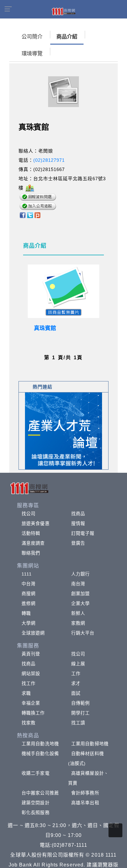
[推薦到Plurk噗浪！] (37, 214)
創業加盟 (80, 593)
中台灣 (28, 583)
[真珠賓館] (63, 291)
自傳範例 (80, 703)
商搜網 (28, 593)
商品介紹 (66, 37)
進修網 (28, 603)
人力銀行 (80, 573)
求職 (26, 693)
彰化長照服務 (36, 812)
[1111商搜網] (63, 11)
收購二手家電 (36, 773)
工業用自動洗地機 (40, 743)
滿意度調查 (33, 543)
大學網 (28, 623)
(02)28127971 (49, 160)
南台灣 (78, 583)
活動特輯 (31, 533)
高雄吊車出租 (85, 802)
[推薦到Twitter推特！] (30, 214)
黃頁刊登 (31, 653)
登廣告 (78, 543)
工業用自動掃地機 (90, 743)
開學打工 (80, 713)
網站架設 (31, 673)
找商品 (78, 513)
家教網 (78, 623)
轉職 (26, 613)
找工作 (28, 683)
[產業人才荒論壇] (63, 430)
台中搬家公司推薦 (40, 792)
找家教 (28, 722)
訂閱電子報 (83, 533)
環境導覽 (32, 54)
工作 (75, 673)
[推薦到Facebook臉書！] (22, 214)
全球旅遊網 (33, 633)
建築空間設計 (36, 802)
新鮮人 (78, 613)
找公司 (28, 513)
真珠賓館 (45, 328)
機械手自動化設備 (40, 753)
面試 (75, 693)
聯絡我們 (31, 553)
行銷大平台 (83, 633)
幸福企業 (31, 703)
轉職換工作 (33, 713)
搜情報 (78, 523)
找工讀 (78, 722)
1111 (27, 573)
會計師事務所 (85, 792)
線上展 (78, 663)
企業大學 (80, 603)
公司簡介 (32, 37)
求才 (75, 683)
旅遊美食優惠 (36, 523)
